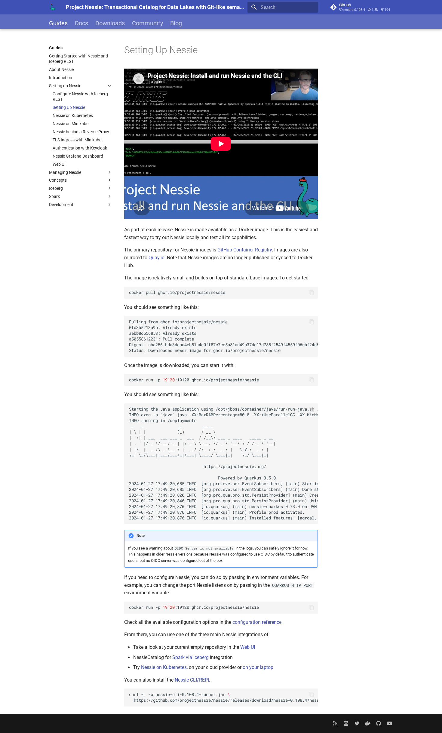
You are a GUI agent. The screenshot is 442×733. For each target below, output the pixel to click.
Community (147, 23)
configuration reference (256, 622)
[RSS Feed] (335, 723)
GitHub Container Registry (244, 250)
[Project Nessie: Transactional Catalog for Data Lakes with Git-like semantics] (53, 7)
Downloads (110, 23)
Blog (176, 23)
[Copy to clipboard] (311, 292)
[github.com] (378, 723)
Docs (81, 23)
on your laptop (258, 667)
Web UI (247, 647)
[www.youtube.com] (389, 723)
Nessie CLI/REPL (192, 680)
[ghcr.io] (368, 723)
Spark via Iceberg (190, 657)
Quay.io (156, 257)
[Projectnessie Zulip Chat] (346, 723)
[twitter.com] (357, 723)
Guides (58, 23)
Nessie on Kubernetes (164, 667)
